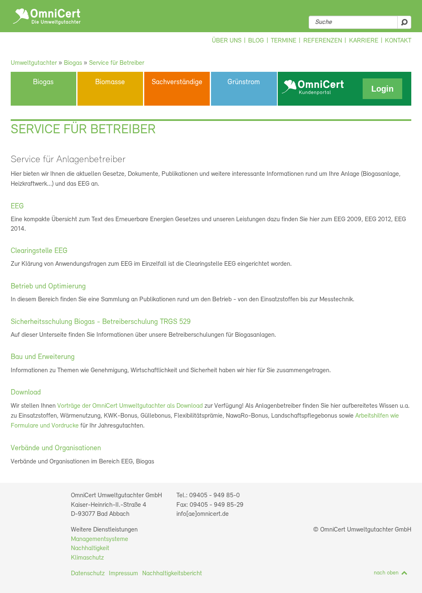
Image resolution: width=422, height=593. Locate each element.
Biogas (73, 63)
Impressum (123, 573)
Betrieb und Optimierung (48, 287)
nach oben (386, 573)
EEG (17, 206)
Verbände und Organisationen (56, 448)
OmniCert (47, 16)
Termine (283, 41)
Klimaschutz (87, 558)
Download (26, 393)
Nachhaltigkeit (90, 548)
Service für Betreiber (116, 63)
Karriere (363, 41)
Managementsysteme (99, 539)
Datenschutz (88, 573)
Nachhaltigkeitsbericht (172, 573)
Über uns (226, 41)
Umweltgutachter (34, 63)
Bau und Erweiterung (43, 357)
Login (382, 88)
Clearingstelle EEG (39, 251)
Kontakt (398, 41)
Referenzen (322, 41)
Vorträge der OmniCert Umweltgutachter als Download (130, 406)
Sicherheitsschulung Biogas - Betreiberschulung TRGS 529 (101, 322)
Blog (256, 41)
